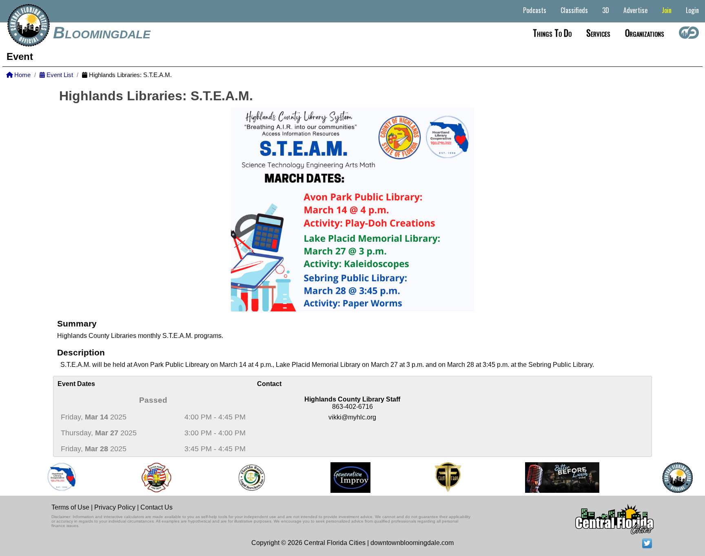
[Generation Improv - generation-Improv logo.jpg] (345, 477)
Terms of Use (70, 507)
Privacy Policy (114, 507)
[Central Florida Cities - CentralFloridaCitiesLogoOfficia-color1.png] (672, 477)
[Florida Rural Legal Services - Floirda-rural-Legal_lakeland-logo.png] (245, 477)
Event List (59, 75)
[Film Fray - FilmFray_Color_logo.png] (442, 477)
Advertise (635, 10)
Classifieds (574, 10)
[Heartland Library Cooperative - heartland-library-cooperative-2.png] (56, 477)
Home (22, 75)
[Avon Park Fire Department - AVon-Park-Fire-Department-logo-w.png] (150, 477)
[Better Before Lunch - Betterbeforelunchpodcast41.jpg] (557, 477)
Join (667, 10)
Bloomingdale (102, 33)
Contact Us (156, 507)
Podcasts (534, 10)
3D (605, 10)
